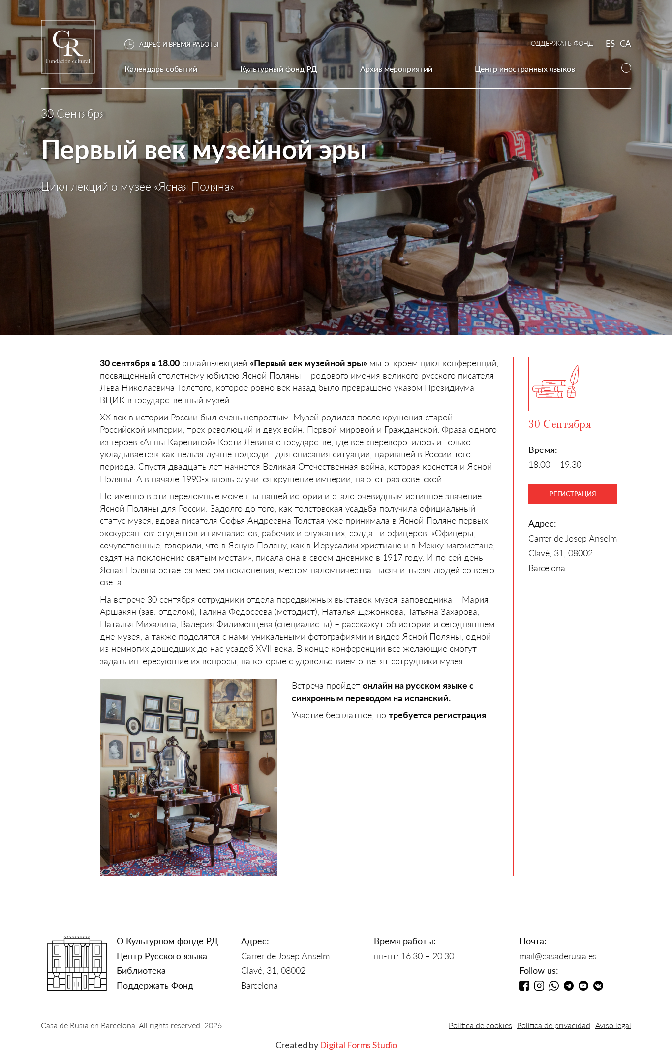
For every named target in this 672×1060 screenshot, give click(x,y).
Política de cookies (480, 1024)
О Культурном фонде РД (167, 941)
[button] (176, 44)
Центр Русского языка (162, 956)
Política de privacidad (553, 1024)
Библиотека (141, 970)
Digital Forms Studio (358, 1044)
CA (625, 43)
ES (610, 43)
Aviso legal (613, 1024)
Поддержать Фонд (155, 985)
